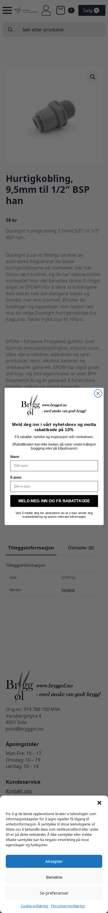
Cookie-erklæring (34, 906)
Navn (14, 457)
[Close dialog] (98, 393)
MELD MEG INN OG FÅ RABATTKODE (54, 501)
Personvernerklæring (68, 906)
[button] (99, 803)
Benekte (54, 877)
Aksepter (54, 861)
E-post (15, 478)
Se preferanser (54, 893)
